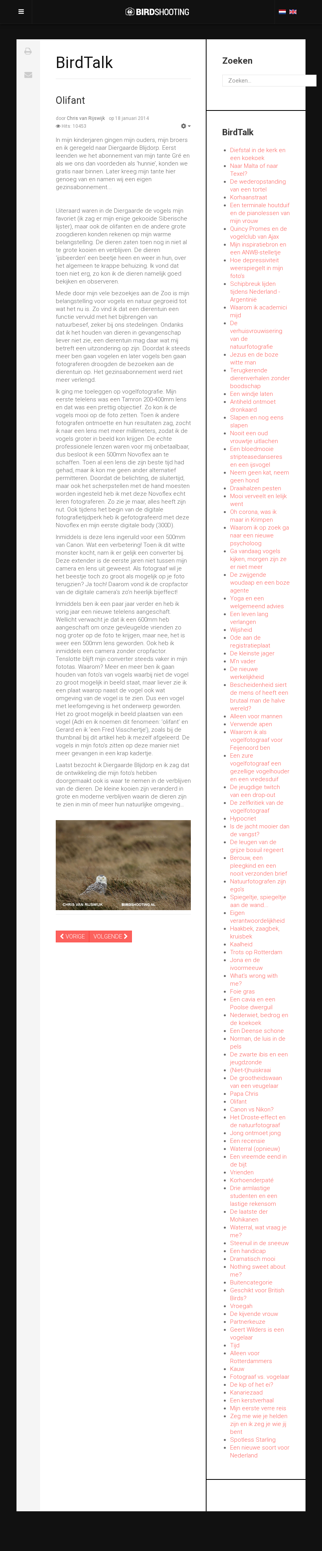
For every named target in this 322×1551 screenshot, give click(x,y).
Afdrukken (28, 51)
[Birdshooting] (157, 12)
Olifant (70, 100)
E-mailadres (28, 74)
